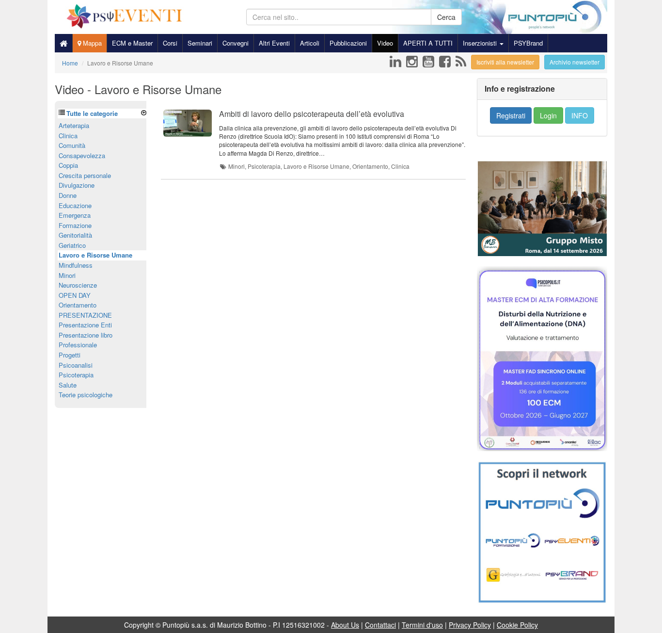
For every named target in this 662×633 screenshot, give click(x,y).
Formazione (75, 225)
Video (385, 43)
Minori (67, 275)
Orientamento (77, 304)
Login (548, 115)
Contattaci (380, 625)
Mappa (91, 43)
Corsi (170, 43)
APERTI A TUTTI (428, 43)
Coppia (68, 165)
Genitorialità (75, 235)
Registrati (510, 115)
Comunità (72, 145)
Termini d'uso (422, 625)
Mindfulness (76, 265)
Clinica (68, 135)
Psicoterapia (76, 374)
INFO (579, 115)
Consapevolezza (82, 155)
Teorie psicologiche (85, 394)
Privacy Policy (470, 625)
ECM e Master (132, 43)
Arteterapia (74, 125)
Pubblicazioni (348, 43)
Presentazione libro (85, 335)
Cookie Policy (517, 625)
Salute (68, 385)
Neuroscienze (78, 285)
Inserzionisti (481, 43)
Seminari (200, 43)
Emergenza (75, 215)
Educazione (75, 205)
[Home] (63, 43)
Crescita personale (85, 175)
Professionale (78, 344)
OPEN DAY (75, 295)
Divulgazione (77, 185)
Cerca (446, 17)
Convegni (235, 43)
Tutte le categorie (92, 113)
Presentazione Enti (85, 324)
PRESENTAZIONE (85, 315)
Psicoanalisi (76, 365)
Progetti (69, 354)
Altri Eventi (274, 43)
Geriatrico (72, 245)
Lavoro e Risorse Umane (95, 255)
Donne (68, 195)
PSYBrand (528, 43)
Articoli (309, 43)
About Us (345, 625)
